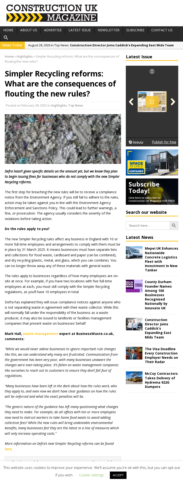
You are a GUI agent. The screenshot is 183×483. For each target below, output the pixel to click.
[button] (6, 38)
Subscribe (135, 30)
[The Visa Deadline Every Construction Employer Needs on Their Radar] (134, 356)
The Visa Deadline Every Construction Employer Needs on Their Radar (161, 355)
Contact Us (162, 30)
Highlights (59, 105)
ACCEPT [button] (118, 475)
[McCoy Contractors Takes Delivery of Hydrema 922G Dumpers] (134, 381)
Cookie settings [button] (91, 474)
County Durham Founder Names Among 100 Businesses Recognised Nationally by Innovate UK (158, 294)
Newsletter (108, 30)
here (8, 449)
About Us (28, 30)
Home (8, 30)
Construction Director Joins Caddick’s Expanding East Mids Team (158, 328)
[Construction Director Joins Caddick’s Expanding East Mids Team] (134, 327)
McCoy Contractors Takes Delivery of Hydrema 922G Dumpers (161, 380)
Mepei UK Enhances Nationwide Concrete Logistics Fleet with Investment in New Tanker (161, 259)
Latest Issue (80, 30)
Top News (75, 105)
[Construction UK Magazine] (52, 21)
